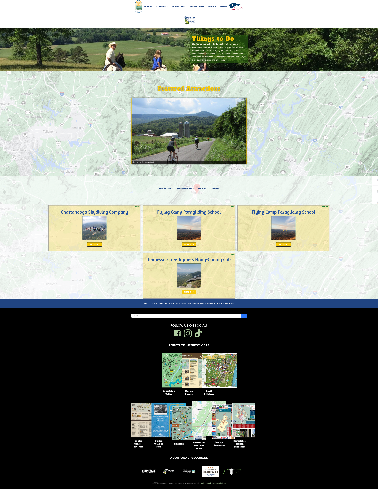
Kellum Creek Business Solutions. (213, 483)
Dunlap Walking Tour (158, 444)
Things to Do (178, 6)
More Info (94, 244)
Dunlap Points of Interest (138, 444)
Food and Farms (196, 6)
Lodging (212, 6)
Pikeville (179, 444)
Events (223, 6)
